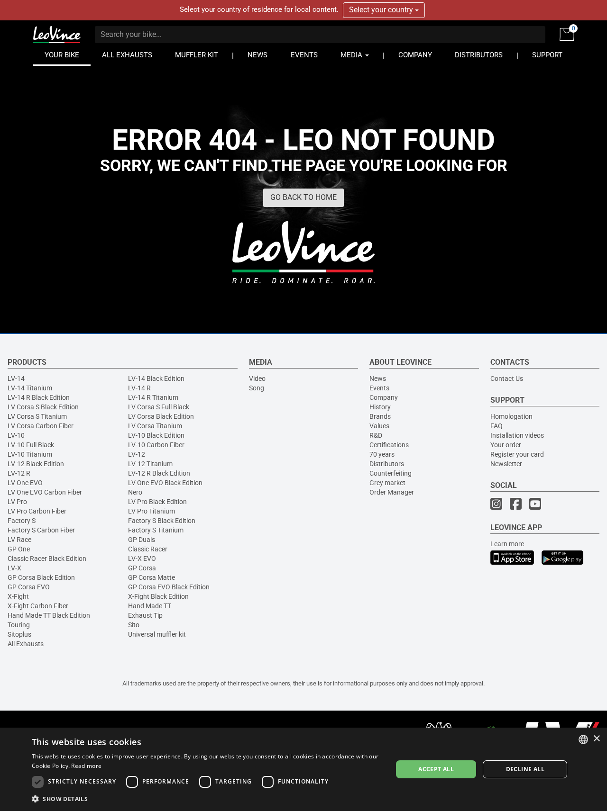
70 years (382, 454)
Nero (135, 492)
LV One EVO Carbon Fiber (45, 492)
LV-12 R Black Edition (159, 473)
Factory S (22, 520)
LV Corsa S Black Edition (43, 407)
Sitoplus (19, 634)
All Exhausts (26, 644)
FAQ (496, 426)
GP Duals (141, 539)
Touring (19, 625)
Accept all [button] (436, 769)
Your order (505, 445)
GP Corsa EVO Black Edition (169, 587)
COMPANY (415, 55)
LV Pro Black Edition (157, 501)
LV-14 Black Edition (156, 378)
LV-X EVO (142, 558)
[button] (207, 798)
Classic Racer (147, 549)
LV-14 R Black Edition (39, 397)
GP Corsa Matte (151, 577)
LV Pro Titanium (151, 511)
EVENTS (304, 55)
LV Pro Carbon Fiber (37, 511)
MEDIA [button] (352, 55)
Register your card (517, 454)
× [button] (596, 738)
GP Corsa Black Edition (41, 577)
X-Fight (18, 596)
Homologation (511, 416)
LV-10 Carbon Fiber (156, 445)
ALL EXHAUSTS (127, 55)
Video (257, 378)
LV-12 (136, 454)
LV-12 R (19, 473)
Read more (86, 766)
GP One (19, 549)
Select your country (382, 9)
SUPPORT (547, 55)
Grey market (387, 483)
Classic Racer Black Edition (47, 558)
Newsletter (506, 464)
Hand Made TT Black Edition (49, 615)
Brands (380, 416)
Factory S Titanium (156, 530)
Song (256, 388)
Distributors (386, 464)
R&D (375, 435)
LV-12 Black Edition (36, 464)
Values (379, 426)
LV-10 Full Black (31, 445)
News (377, 378)
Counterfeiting (390, 473)
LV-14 (16, 378)
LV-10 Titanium (30, 454)
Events (379, 388)
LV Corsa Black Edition (161, 416)
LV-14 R (139, 388)
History (380, 407)
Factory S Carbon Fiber (41, 530)
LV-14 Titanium (30, 388)
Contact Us (506, 378)
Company (383, 397)
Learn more (507, 544)
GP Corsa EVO (29, 587)
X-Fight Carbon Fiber (38, 606)
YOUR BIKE (62, 55)
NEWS (257, 55)
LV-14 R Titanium (153, 397)
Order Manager (391, 492)
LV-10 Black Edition (156, 435)
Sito (133, 625)
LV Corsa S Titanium (37, 416)
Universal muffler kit (157, 634)
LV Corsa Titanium (155, 426)
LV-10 (16, 435)
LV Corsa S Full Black (158, 407)
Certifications (389, 445)
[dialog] (303, 769)
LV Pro (17, 501)
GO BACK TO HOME (303, 197)
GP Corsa (142, 568)
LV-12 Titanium (150, 464)
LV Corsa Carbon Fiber (41, 426)
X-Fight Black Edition (158, 596)
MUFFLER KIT (196, 55)
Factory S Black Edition (161, 520)
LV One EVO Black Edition (165, 483)
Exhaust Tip (145, 615)
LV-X (14, 568)
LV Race (19, 539)
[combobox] (583, 739)
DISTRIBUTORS (479, 55)
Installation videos (517, 435)
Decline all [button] (525, 769)
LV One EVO (25, 483)
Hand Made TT (149, 606)
